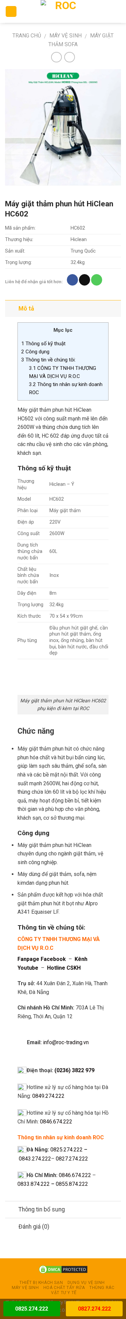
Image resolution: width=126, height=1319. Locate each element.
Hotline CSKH (64, 968)
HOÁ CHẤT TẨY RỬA (64, 1287)
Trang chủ (26, 35)
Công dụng (35, 352)
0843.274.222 (35, 1158)
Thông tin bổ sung (41, 1209)
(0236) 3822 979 (74, 1070)
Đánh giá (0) (33, 1226)
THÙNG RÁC (102, 1287)
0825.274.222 (66, 1149)
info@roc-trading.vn (66, 1042)
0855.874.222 (72, 1184)
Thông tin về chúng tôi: (48, 360)
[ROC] (63, 11)
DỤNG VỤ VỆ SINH (86, 1282)
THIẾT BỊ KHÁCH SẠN (41, 1282)
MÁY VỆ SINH (65, 35)
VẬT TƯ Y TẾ (64, 1292)
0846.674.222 (56, 1121)
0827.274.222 (72, 1158)
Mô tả (26, 308)
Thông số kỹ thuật (43, 344)
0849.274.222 (48, 1096)
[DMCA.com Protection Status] (63, 1269)
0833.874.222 (33, 1184)
